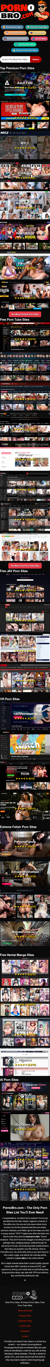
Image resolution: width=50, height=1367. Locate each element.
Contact (25, 1336)
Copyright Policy (25, 1320)
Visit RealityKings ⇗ (25, 231)
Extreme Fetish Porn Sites (26, 50)
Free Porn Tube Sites (38, 27)
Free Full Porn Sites (27, 44)
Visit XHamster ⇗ (25, 513)
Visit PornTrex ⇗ (25, 483)
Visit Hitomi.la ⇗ (25, 1058)
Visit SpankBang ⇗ (25, 393)
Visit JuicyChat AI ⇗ (25, 1153)
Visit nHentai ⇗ (25, 968)
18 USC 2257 (25, 1325)
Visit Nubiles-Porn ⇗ (25, 201)
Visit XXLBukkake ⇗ (25, 900)
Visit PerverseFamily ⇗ (25, 840)
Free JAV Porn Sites (17, 33)
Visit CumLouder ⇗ (25, 543)
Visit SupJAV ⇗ (25, 614)
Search (35, 59)
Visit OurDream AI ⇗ (25, 1123)
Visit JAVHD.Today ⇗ (25, 674)
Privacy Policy (25, 1315)
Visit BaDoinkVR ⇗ (25, 802)
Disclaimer (25, 1331)
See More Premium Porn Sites (25, 314)
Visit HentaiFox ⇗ (25, 998)
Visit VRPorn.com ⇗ (25, 712)
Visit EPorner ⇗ (25, 332)
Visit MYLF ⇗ (25, 141)
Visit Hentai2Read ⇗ (25, 1028)
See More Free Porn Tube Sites (25, 565)
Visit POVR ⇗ (25, 772)
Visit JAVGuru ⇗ (25, 644)
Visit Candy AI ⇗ (25, 1093)
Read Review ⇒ (25, 88)
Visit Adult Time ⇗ (25, 81)
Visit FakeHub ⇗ (25, 291)
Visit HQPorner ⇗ (25, 453)
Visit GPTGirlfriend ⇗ (25, 1183)
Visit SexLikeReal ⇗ (25, 742)
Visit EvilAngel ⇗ (25, 171)
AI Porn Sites (41, 38)
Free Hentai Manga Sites (17, 38)
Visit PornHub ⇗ (25, 423)
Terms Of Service (25, 1310)
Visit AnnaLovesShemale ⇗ (25, 870)
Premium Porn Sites (14, 27)
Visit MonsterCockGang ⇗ (25, 930)
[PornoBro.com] (25, 19)
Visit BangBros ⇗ (25, 261)
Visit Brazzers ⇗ (25, 111)
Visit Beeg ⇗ (25, 362)
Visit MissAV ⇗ (25, 584)
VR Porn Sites (38, 33)
